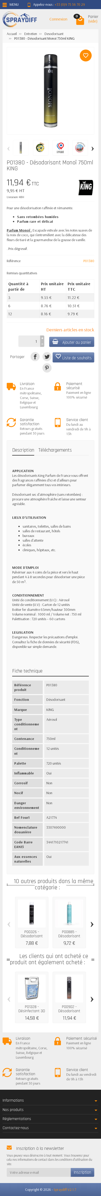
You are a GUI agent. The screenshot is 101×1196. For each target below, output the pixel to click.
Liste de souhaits (73, 357)
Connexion (58, 19)
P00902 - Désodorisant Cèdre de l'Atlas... (69, 1011)
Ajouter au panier (76, 342)
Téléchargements (55, 450)
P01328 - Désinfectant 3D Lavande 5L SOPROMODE (31, 1013)
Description (23, 450)
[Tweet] (47, 356)
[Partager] (35, 356)
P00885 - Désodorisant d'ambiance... (69, 936)
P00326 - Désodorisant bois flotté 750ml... (32, 938)
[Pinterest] (47, 367)
